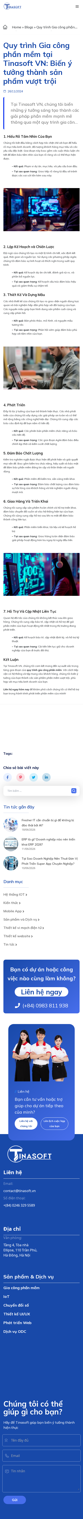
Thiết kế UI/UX (16, 1314)
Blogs (28, 27)
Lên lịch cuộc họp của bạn (54, 1123)
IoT (6, 1296)
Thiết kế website (16, 936)
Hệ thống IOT (14, 894)
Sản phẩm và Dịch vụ (20, 919)
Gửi (14, 1500)
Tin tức (8, 944)
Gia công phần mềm (21, 1287)
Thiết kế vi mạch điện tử (22, 928)
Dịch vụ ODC (14, 1331)
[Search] (75, 791)
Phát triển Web (17, 1322)
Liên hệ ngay (41, 992)
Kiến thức (10, 903)
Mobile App (12, 911)
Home (16, 27)
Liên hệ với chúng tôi (26, 1123)
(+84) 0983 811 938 (45, 1005)
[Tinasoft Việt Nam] (12, 6)
